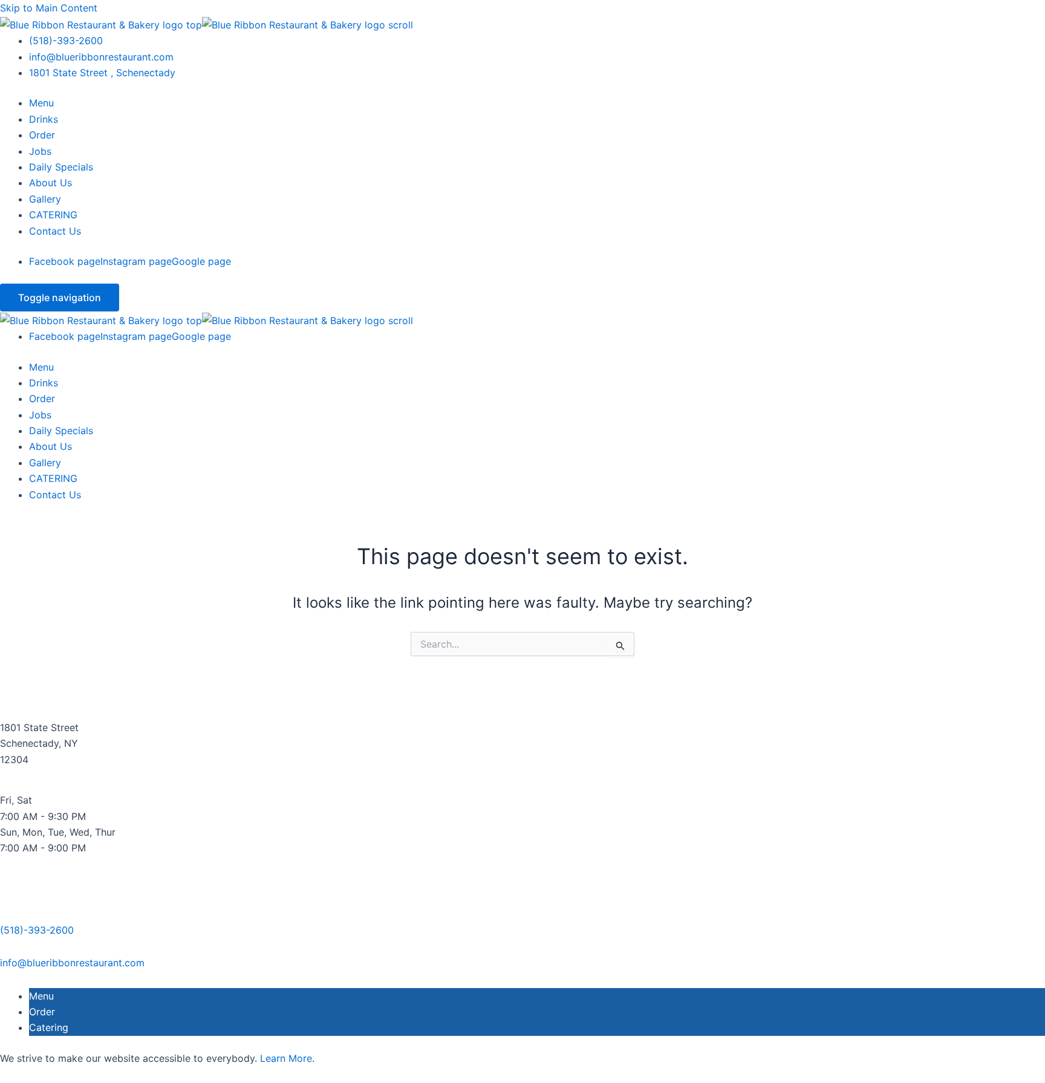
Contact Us (55, 231)
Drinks (43, 119)
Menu (41, 103)
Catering (48, 1027)
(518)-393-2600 (66, 40)
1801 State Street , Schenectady (102, 73)
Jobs (40, 151)
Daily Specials (61, 167)
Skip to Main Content (48, 8)
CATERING (53, 215)
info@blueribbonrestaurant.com (101, 57)
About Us (50, 183)
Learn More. (287, 1058)
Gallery (45, 199)
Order (42, 135)
